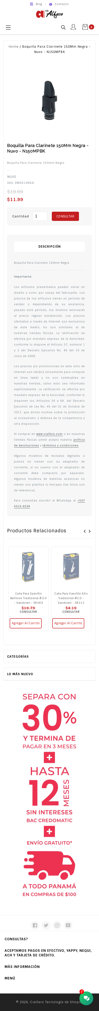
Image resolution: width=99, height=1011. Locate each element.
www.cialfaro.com (49, 434)
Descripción (49, 247)
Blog (39, 4)
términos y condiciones (61, 445)
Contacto (62, 4)
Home (14, 47)
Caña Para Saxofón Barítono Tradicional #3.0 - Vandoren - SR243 (28, 598)
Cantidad (20, 216)
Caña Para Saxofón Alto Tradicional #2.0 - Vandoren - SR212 (71, 598)
